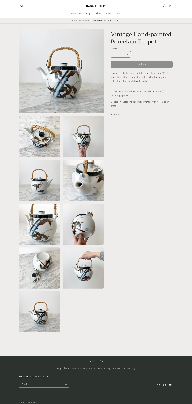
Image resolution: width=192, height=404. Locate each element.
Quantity (114, 49)
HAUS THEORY (31, 402)
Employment (89, 368)
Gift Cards (76, 368)
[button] (22, 6)
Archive (116, 368)
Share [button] (116, 114)
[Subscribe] (66, 384)
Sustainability (129, 368)
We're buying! (104, 368)
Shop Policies (63, 368)
